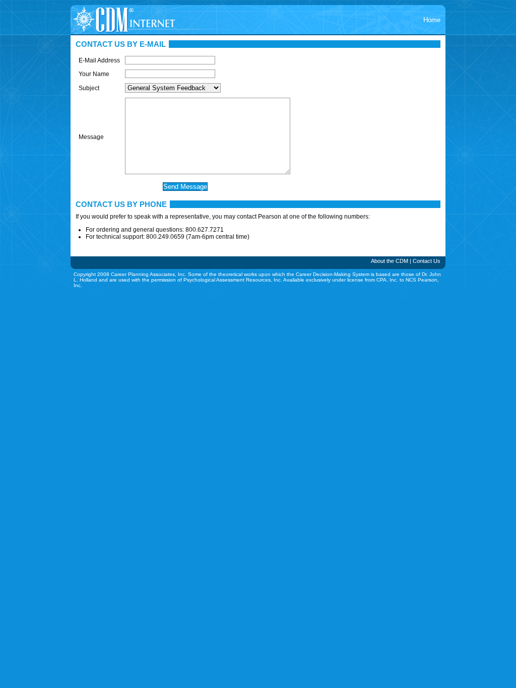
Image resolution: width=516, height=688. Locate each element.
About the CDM (389, 261)
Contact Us (426, 261)
